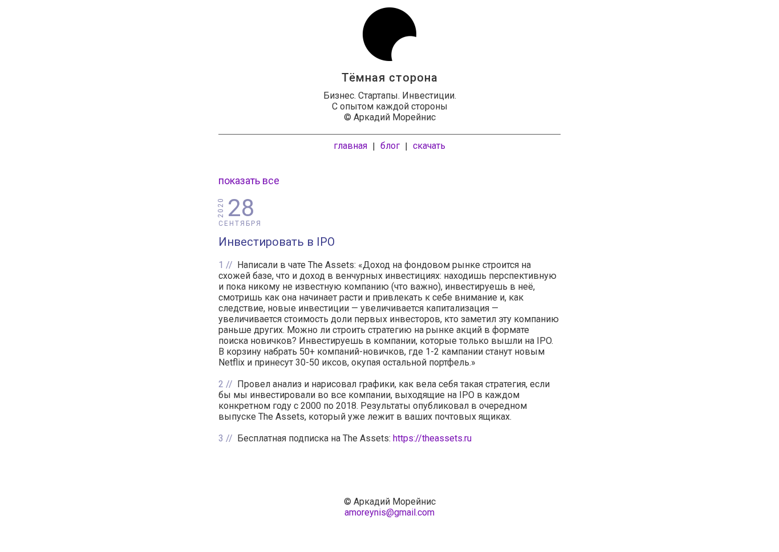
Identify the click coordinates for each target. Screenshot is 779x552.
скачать (429, 145)
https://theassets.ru (432, 438)
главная (350, 145)
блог (390, 145)
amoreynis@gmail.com (389, 512)
